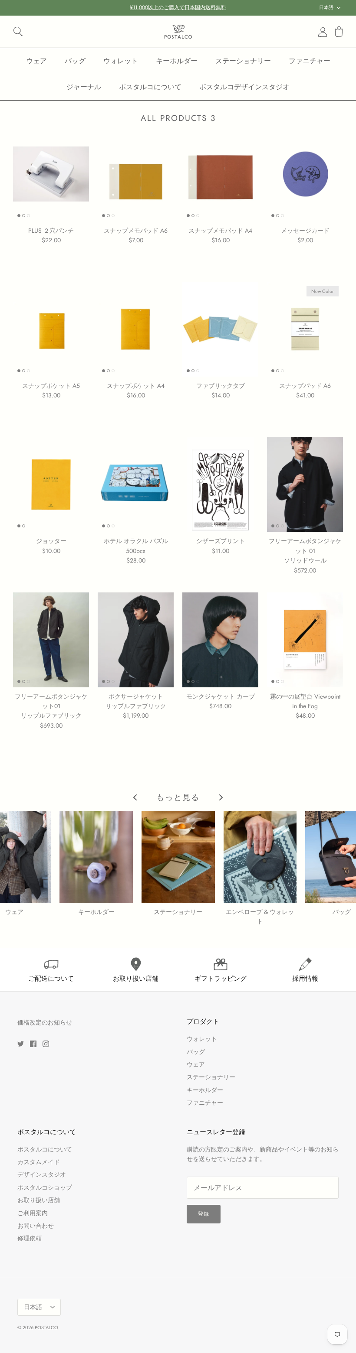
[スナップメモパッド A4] (220, 174)
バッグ (75, 61)
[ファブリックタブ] (220, 329)
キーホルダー (177, 61)
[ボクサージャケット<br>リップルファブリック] (136, 639)
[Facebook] (33, 1044)
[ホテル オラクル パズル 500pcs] (136, 484)
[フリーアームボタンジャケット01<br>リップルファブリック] (51, 639)
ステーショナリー (243, 61)
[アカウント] (321, 31)
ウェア (36, 61)
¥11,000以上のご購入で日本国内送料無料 (178, 7)
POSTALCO (46, 1327)
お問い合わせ (35, 1225)
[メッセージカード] (305, 174)
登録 (203, 1214)
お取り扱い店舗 (38, 1200)
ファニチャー (309, 61)
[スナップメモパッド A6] (136, 174)
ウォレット (120, 61)
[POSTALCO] (178, 31)
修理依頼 (29, 1238)
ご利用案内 (32, 1213)
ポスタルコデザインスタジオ (244, 87)
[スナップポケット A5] (51, 329)
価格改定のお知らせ (44, 1022)
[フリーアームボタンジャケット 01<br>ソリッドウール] (305, 484)
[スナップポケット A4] (136, 329)
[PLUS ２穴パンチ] (51, 174)
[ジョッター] (51, 484)
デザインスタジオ (41, 1174)
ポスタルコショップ (44, 1187)
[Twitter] (20, 1044)
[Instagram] (46, 1044)
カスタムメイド (38, 1162)
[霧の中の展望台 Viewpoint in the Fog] (305, 639)
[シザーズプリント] (220, 484)
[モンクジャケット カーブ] (220, 639)
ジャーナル (83, 87)
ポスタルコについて (150, 87)
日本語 (326, 7)
